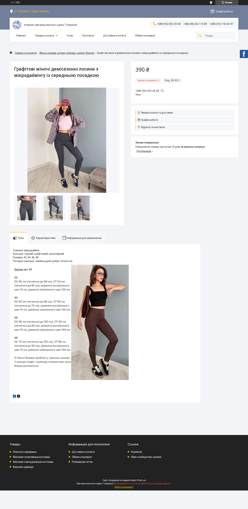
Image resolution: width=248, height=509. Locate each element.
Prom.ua (141, 480)
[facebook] (14, 396)
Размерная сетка (82, 461)
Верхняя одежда (23, 466)
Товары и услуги (44, 35)
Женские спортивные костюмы (31, 456)
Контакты (88, 35)
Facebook (136, 451)
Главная (21, 35)
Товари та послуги (26, 53)
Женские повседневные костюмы (33, 461)
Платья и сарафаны (24, 451)
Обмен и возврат (145, 35)
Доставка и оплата (114, 35)
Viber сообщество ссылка (146, 456)
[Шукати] (199, 36)
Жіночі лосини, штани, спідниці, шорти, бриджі (66, 53)
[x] (18, 396)
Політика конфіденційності (157, 483)
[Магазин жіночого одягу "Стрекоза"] (16, 24)
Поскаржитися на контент (128, 483)
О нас (70, 35)
